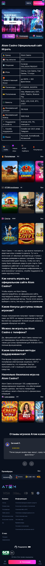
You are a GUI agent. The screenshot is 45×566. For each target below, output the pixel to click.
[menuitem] (7, 502)
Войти (29, 3)
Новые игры (15, 149)
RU (3, 523)
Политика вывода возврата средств (26, 502)
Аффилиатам (6, 540)
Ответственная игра (21, 516)
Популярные (37, 150)
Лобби (6, 150)
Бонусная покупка (7, 519)
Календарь (23, 36)
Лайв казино (6, 513)
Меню (5, 563)
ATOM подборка (25, 149)
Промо (10, 36)
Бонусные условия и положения (25, 506)
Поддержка (22, 547)
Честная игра (19, 519)
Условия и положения (22, 526)
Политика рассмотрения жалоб (24, 529)
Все (42, 156)
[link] (8, 476)
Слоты (4, 502)
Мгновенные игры (7, 516)
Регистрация (38, 3)
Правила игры (19, 523)
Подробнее (12, 22)
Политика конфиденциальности (24, 513)
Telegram (4, 537)
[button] (36, 27)
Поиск (40, 563)
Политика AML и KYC (21, 509)
